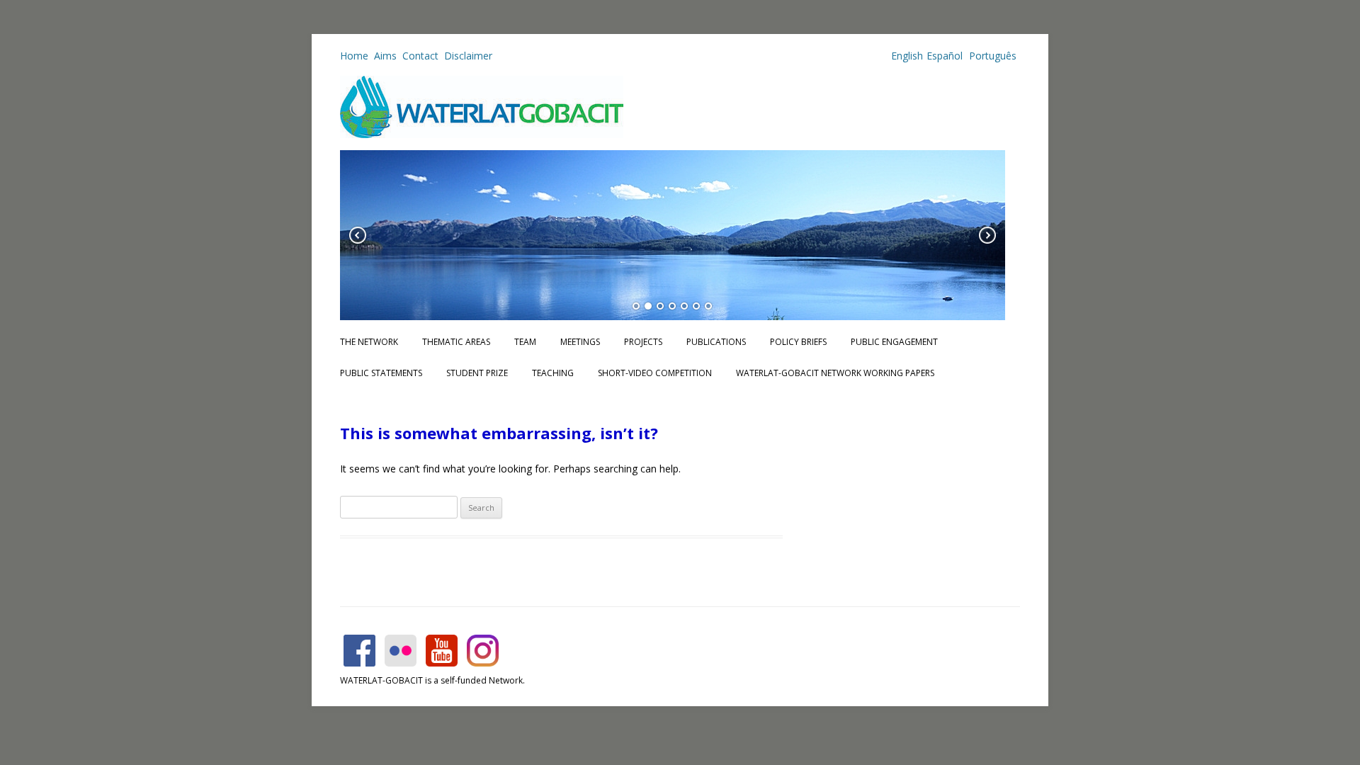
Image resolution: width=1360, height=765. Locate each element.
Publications (716, 342)
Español (944, 55)
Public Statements (381, 373)
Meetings (580, 342)
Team (525, 342)
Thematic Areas (456, 342)
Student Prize (477, 373)
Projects (643, 342)
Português (991, 55)
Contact (420, 55)
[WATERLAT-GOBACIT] (481, 134)
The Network (369, 342)
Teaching (553, 373)
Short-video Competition (655, 373)
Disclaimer (468, 55)
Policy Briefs (798, 342)
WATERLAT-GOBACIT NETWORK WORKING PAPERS (835, 373)
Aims (385, 55)
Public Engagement (894, 342)
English (907, 55)
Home (354, 55)
